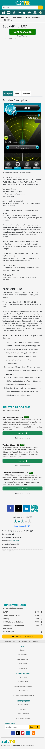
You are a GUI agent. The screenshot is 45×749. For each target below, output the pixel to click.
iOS (30, 641)
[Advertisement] (22, 62)
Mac (14, 641)
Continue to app (22, 31)
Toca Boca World (23, 682)
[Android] (19, 12)
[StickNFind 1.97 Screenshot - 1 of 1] (22, 136)
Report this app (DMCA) (22, 526)
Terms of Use (22, 663)
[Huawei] (30, 12)
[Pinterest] (22, 734)
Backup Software (23, 704)
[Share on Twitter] (18, 508)
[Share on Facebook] (10, 508)
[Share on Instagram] (26, 508)
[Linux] (14, 12)
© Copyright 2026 (6, 745)
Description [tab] (7, 94)
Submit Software (22, 659)
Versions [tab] (26, 94)
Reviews (35, 641)
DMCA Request (22, 654)
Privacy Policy (22, 668)
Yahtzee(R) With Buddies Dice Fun (23, 695)
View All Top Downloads (23, 636)
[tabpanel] (22, 248)
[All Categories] (35, 12)
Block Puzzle (23, 677)
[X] (18, 734)
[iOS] (24, 12)
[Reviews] (41, 12)
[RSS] (33, 734)
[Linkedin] (28, 734)
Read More (21, 433)
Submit (33, 727)
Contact (22, 650)
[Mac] (9, 12)
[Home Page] (23, 4)
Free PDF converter (23, 713)
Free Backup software (23, 718)
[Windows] (3, 12)
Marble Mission (23, 691)
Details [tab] (17, 94)
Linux (18, 641)
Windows (8, 641)
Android (24, 641)
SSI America (14, 541)
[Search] (40, 7)
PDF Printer (23, 709)
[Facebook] (13, 734)
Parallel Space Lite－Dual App (23, 686)
